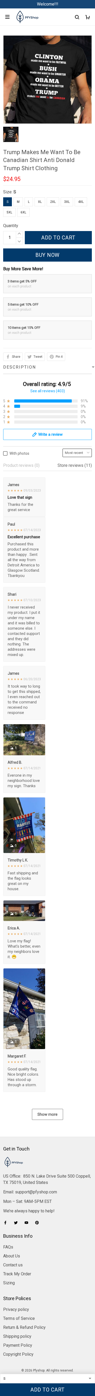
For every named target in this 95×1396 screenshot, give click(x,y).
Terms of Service (19, 1318)
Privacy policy (16, 1309)
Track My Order (17, 1273)
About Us (11, 1255)
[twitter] (17, 1222)
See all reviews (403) (47, 391)
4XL (81, 202)
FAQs (8, 1247)
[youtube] (28, 1222)
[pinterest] (38, 1222)
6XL (23, 212)
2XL (53, 202)
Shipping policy (17, 1336)
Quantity (10, 225)
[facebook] (7, 1222)
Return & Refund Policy (24, 1327)
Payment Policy (17, 1345)
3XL (67, 202)
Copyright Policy (18, 1354)
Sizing (9, 1282)
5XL (9, 212)
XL (40, 202)
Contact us (13, 1264)
